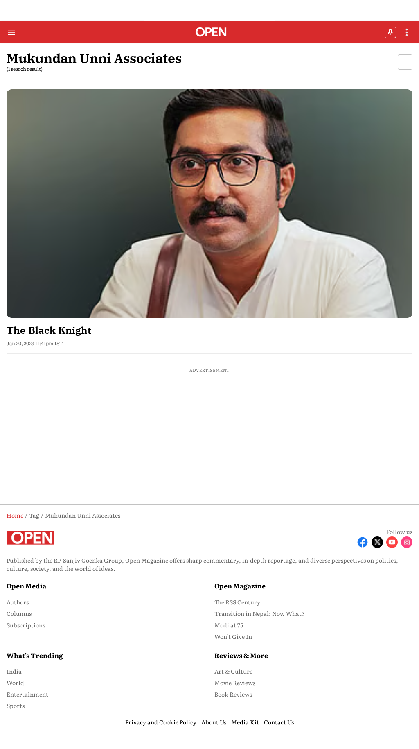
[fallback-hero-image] (209, 203)
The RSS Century (237, 602)
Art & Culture (233, 671)
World (15, 683)
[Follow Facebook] (362, 542)
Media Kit (245, 722)
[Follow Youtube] (392, 542)
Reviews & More (241, 655)
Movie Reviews (234, 683)
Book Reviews (233, 694)
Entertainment (27, 694)
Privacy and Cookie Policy (160, 722)
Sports (16, 705)
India (14, 671)
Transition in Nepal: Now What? (259, 613)
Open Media (26, 586)
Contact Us (279, 722)
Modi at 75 (228, 625)
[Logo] (209, 32)
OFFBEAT (390, 32)
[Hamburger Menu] (11, 32)
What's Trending (35, 655)
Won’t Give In (233, 636)
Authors (18, 602)
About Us (213, 722)
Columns (19, 613)
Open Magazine (240, 586)
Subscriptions (26, 625)
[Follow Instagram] (406, 542)
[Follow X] (377, 542)
